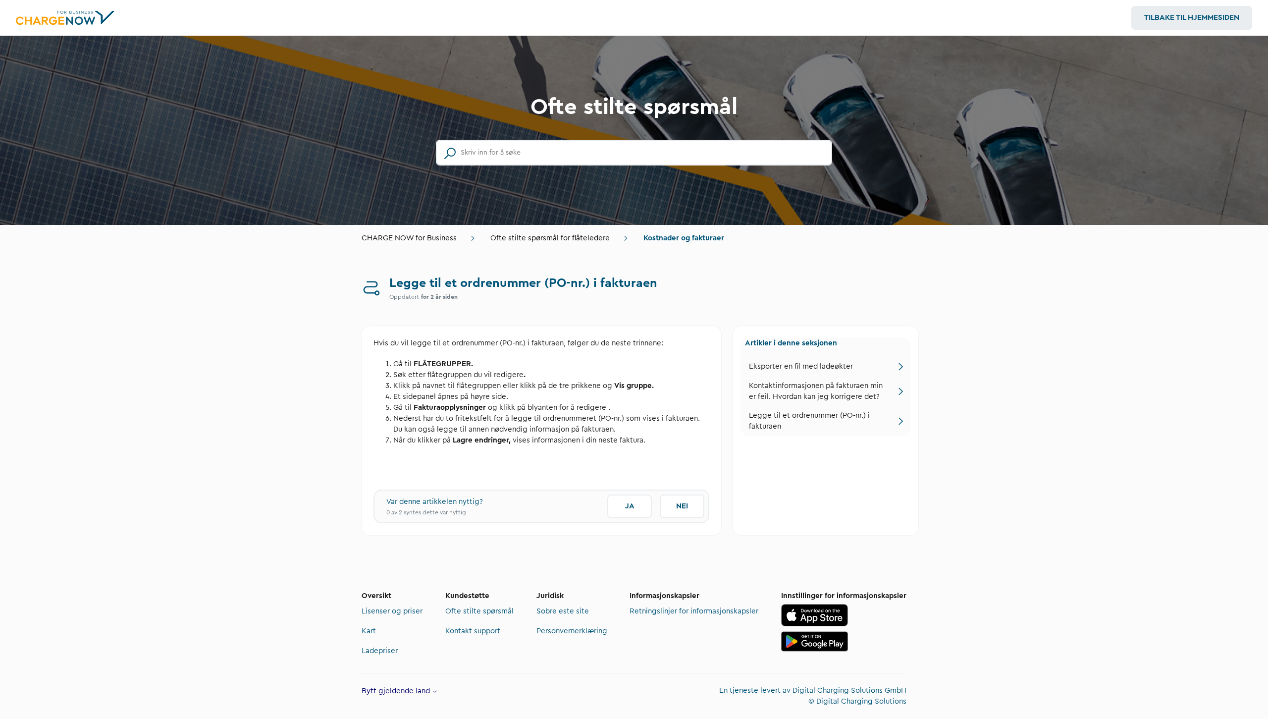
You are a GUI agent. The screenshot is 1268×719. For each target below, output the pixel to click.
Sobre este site (562, 611)
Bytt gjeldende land (397, 691)
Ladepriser (380, 651)
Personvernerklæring (571, 631)
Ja (629, 506)
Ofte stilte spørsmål (479, 611)
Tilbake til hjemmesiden (1191, 17)
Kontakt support (472, 631)
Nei (682, 506)
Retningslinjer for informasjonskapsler (694, 611)
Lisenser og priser (392, 611)
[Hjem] (65, 17)
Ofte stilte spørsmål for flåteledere (550, 238)
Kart (369, 631)
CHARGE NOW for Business (409, 238)
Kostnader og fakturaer (683, 238)
